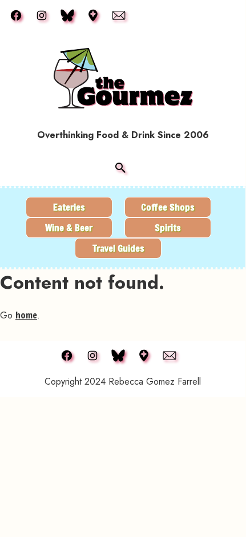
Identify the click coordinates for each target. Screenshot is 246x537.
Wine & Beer (68, 227)
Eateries (69, 207)
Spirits (168, 227)
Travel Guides (118, 248)
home (26, 315)
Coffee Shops (168, 207)
